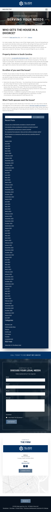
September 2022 (9, 255)
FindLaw (46, 508)
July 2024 (7, 201)
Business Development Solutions (33, 508)
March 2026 (8, 153)
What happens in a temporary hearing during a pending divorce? (22, 134)
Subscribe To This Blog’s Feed (13, 345)
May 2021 (7, 293)
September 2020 (9, 313)
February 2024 (9, 213)
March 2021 (8, 298)
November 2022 (9, 250)
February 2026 (9, 155)
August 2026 (8, 141)
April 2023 (7, 238)
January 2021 (8, 303)
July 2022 (7, 259)
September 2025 (9, 167)
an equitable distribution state (20, 58)
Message (8, 398)
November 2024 (9, 192)
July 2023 (7, 230)
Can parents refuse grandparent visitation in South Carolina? (21, 127)
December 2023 (9, 218)
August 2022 (8, 257)
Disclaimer (9, 414)
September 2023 (9, 226)
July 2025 (7, 172)
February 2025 (9, 184)
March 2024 (8, 211)
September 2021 (9, 284)
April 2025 (7, 180)
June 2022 (7, 262)
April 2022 (7, 267)
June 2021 (7, 291)
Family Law (8, 332)
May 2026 (7, 148)
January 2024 (8, 216)
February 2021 (9, 301)
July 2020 (7, 317)
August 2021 (8, 286)
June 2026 (7, 146)
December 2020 (9, 305)
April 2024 (7, 209)
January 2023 (8, 245)
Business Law (8, 324)
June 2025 (7, 175)
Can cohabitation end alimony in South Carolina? (18, 129)
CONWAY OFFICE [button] (25, 471)
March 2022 (8, 269)
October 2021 (8, 281)
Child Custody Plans (10, 327)
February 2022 (9, 271)
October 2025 (8, 165)
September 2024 (9, 197)
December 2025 (9, 160)
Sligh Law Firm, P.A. (15, 37)
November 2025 (9, 163)
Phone (7, 391)
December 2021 (9, 276)
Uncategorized (9, 339)
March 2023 (8, 240)
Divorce (30, 37)
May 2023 (7, 235)
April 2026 (7, 151)
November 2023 (9, 221)
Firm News (8, 334)
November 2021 (9, 279)
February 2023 (9, 242)
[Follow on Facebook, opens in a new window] (24, 466)
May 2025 (7, 177)
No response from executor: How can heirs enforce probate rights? (23, 132)
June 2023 (7, 233)
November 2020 (9, 308)
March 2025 (8, 182)
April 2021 (7, 296)
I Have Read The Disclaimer (15, 417)
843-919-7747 (7, 9)
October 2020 (8, 310)
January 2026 (8, 158)
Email (8, 384)
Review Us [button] (25, 501)
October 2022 (8, 252)
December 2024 (9, 189)
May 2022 (7, 264)
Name (7, 377)
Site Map (12, 508)
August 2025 (8, 170)
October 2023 (8, 223)
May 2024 (7, 206)
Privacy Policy (19, 508)
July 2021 (7, 288)
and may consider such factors (38, 105)
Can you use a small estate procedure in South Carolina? (20, 124)
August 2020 (8, 315)
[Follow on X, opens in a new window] (27, 466)
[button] (46, 9)
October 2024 (8, 194)
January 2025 (8, 187)
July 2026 (7, 143)
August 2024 (8, 199)
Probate (7, 336)
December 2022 (9, 247)
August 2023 (8, 228)
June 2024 (7, 204)
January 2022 (8, 274)
